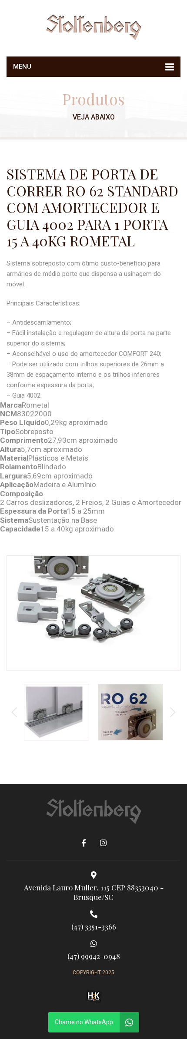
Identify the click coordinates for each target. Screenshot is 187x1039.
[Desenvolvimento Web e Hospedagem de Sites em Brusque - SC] (93, 996)
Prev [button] (14, 712)
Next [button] (172, 712)
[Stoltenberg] (93, 26)
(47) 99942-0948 (93, 956)
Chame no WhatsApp (84, 1022)
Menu (22, 66)
